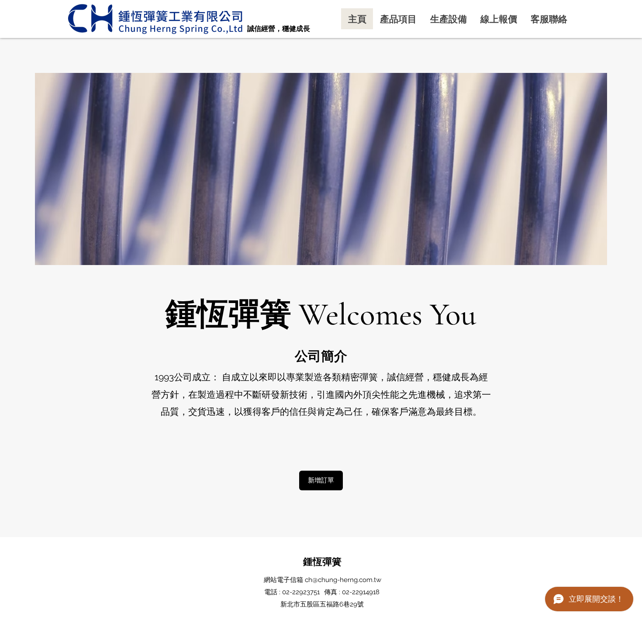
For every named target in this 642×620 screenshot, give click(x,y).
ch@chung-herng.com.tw (343, 580)
